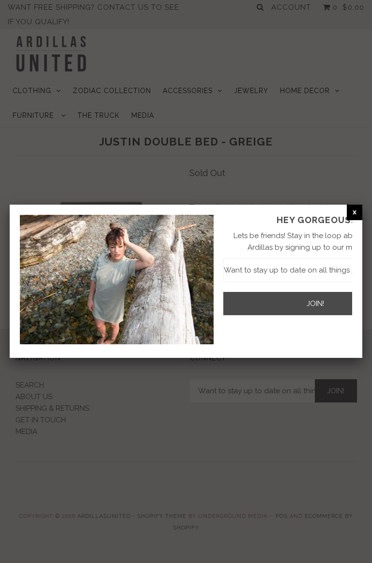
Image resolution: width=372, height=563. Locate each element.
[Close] (354, 212)
